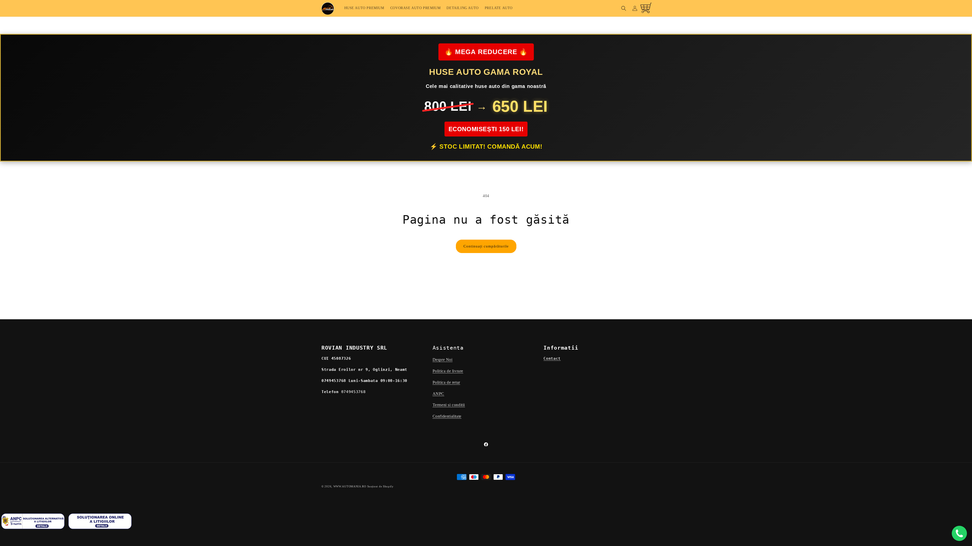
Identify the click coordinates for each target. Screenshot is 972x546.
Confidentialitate (447, 416)
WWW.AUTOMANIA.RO (349, 486)
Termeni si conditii (449, 405)
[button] (623, 8)
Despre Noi (443, 359)
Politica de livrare (448, 371)
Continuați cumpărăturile (486, 246)
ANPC (438, 394)
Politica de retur (446, 382)
